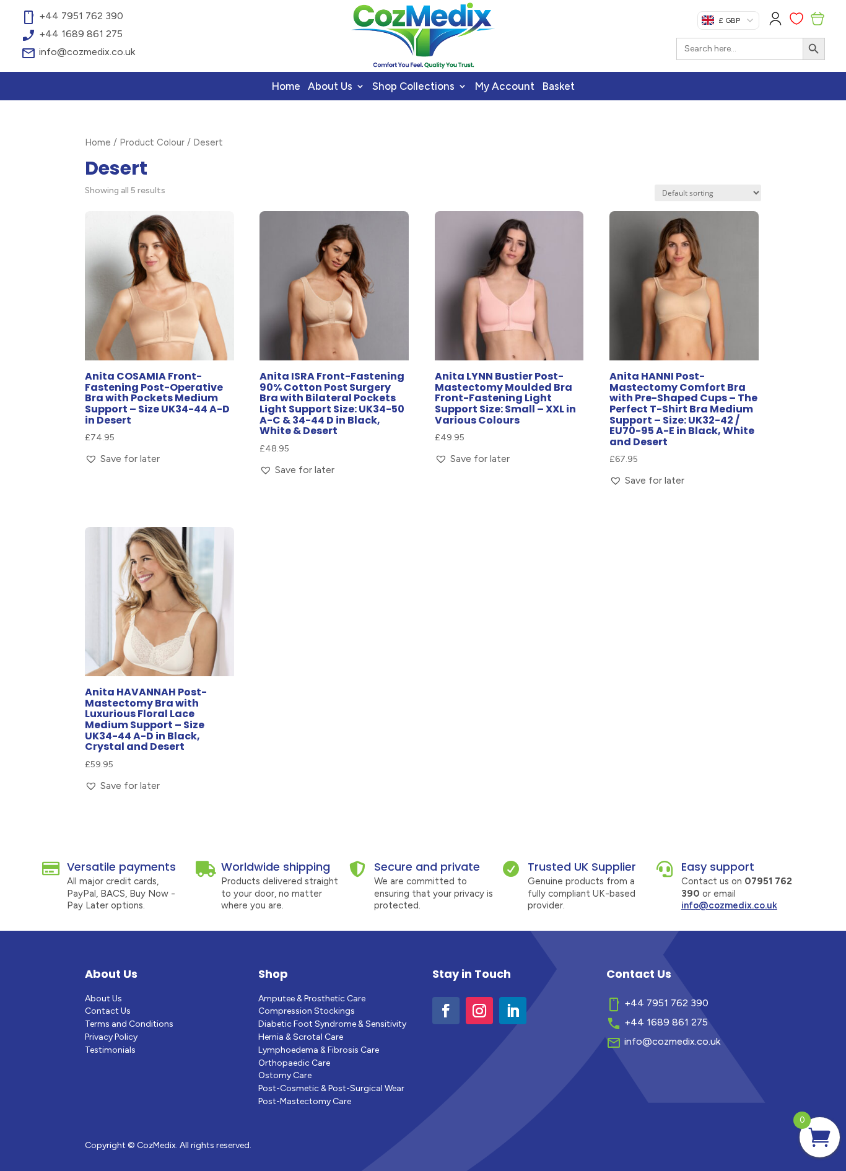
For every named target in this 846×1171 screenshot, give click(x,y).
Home (285, 87)
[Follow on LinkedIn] (512, 1010)
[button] (122, 458)
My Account (504, 87)
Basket (558, 87)
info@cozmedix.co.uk (729, 905)
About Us (330, 87)
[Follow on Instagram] (479, 1010)
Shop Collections (413, 87)
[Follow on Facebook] (446, 1010)
